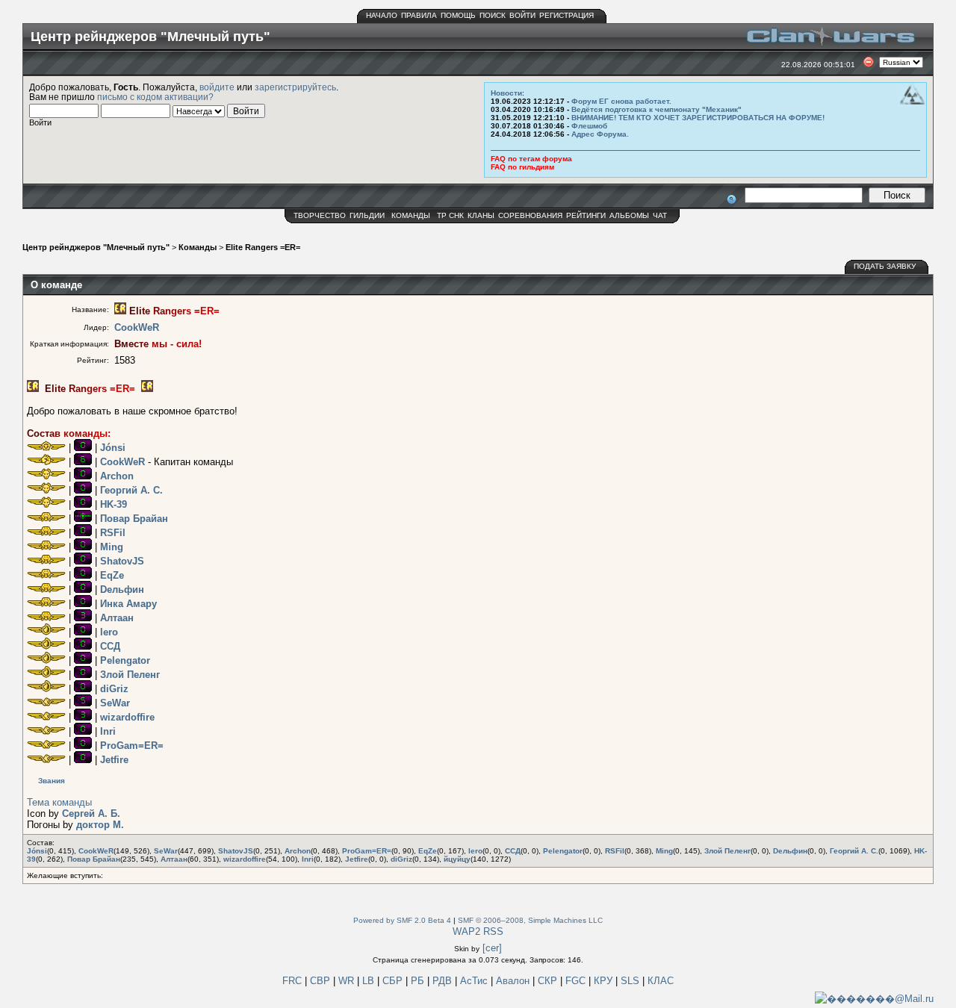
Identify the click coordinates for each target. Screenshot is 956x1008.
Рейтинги (586, 215)
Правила (419, 15)
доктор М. (100, 824)
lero (109, 632)
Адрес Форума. (600, 134)
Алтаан (117, 617)
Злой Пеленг (130, 674)
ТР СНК (450, 215)
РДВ (443, 980)
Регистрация (566, 15)
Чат (660, 215)
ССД (110, 646)
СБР (394, 980)
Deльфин (122, 589)
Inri (108, 731)
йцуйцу (457, 859)
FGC (577, 980)
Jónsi (112, 447)
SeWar (115, 703)
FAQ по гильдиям (522, 167)
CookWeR (136, 327)
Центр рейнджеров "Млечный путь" (96, 247)
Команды (410, 215)
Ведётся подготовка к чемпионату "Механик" (656, 109)
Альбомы (629, 215)
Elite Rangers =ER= (263, 247)
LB (369, 980)
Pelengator (125, 660)
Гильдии (367, 215)
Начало (381, 15)
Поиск (492, 15)
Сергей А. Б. (91, 813)
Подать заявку (885, 266)
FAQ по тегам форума (531, 159)
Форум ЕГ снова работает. (621, 101)
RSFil (112, 532)
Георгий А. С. (131, 490)
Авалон (514, 980)
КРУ (604, 980)
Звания (51, 781)
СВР (321, 980)
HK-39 (113, 504)
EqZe (112, 575)
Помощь (458, 15)
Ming (111, 547)
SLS (631, 980)
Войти (522, 15)
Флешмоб (589, 126)
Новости (506, 93)
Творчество (320, 215)
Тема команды (59, 802)
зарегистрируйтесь (295, 87)
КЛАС (661, 980)
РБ (419, 980)
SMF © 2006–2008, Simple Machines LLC (530, 920)
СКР (549, 980)
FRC (292, 980)
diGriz (114, 688)
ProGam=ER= (132, 745)
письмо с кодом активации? (155, 97)
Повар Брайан (134, 518)
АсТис (475, 980)
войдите (217, 87)
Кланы (481, 215)
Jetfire (114, 759)
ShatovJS (122, 561)
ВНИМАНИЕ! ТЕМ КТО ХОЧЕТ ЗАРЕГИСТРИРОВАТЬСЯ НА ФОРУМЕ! (698, 117)
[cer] (492, 947)
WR (346, 980)
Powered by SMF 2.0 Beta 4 (402, 920)
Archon (117, 476)
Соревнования (530, 215)
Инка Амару (128, 603)
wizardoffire (127, 717)
